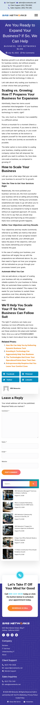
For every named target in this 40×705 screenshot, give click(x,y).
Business (10, 46)
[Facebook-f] (3, 635)
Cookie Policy (20, 698)
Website (4, 461)
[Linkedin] (12, 635)
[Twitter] (7, 635)
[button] (11, 374)
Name (4, 442)
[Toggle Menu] (36, 15)
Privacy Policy (32, 695)
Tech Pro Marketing (20, 695)
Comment (5, 411)
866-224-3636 (16, 594)
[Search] (33, 484)
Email (4, 452)
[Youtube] (16, 635)
